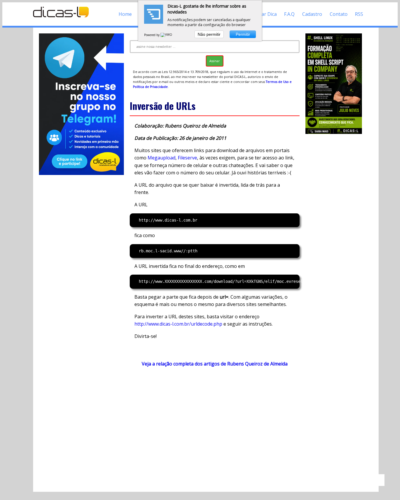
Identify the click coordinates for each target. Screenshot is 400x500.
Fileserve (187, 157)
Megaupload (161, 157)
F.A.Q (289, 14)
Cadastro (312, 14)
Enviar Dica (264, 14)
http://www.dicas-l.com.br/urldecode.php (178, 324)
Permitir (243, 34)
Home (125, 14)
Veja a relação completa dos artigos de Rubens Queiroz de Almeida (215, 363)
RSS (359, 14)
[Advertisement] (215, 423)
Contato (339, 14)
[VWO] (166, 35)
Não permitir (209, 34)
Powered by (152, 35)
